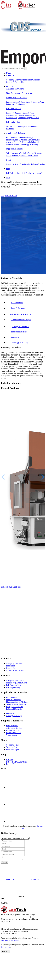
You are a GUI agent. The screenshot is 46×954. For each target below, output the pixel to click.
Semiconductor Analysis (16, 704)
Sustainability (25, 164)
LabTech (9, 173)
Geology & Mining (30, 144)
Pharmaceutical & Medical (16, 140)
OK (2, 195)
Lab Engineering (13, 122)
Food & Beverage (26, 137)
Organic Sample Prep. (35, 102)
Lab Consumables (13, 109)
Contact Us (36, 80)
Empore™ (10, 113)
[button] (43, 477)
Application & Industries (16, 133)
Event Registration (19, 155)
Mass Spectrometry (13, 93)
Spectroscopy (27, 93)
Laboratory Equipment (15, 104)
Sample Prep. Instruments (16, 97)
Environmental (12, 137)
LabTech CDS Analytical (24, 173)
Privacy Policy (16, 187)
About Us (10, 75)
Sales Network (12, 153)
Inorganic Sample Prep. (15, 102)
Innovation (27, 80)
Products (9, 86)
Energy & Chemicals (22, 142)
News (8, 160)
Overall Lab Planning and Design (20, 126)
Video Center (32, 155)
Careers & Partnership (15, 82)
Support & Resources (14, 149)
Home (8, 73)
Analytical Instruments (15, 89)
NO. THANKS (11, 195)
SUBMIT (5, 952)
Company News (12, 164)
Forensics (18, 144)
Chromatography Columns (28, 118)
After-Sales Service (26, 153)
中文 (8, 177)
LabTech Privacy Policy (10, 940)
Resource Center (13, 730)
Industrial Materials (14, 709)
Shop (8, 169)
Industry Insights (38, 164)
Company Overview (14, 80)
